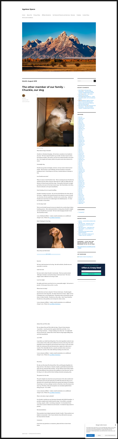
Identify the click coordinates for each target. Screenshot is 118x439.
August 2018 (80, 203)
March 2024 (80, 122)
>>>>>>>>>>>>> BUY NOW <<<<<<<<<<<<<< (48, 254)
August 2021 (80, 160)
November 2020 (81, 169)
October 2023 (81, 127)
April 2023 (80, 135)
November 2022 (81, 141)
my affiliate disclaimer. (55, 217)
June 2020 (80, 175)
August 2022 (80, 145)
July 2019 (80, 189)
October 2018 (81, 200)
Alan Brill (24, 98)
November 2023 (81, 126)
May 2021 (80, 164)
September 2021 (81, 159)
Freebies (79, 15)
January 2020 (81, 181)
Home (23, 15)
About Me (29, 15)
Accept (90, 435)
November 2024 (81, 118)
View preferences (110, 435)
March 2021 (80, 167)
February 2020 (81, 180)
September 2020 (81, 171)
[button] (115, 425)
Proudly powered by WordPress (35, 433)
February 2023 (81, 137)
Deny (99, 435)
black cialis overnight (82, 105)
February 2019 (81, 195)
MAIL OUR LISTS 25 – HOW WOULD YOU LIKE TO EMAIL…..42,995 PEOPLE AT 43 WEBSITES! (86, 229)
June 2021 (80, 163)
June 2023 (80, 132)
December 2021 (81, 155)
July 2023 (80, 131)
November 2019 (81, 184)
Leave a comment (25, 101)
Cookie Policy (86, 15)
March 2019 (80, 194)
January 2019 (81, 196)
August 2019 (80, 187)
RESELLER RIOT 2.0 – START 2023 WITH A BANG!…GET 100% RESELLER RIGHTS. (86, 98)
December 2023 (81, 124)
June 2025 (80, 117)
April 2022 (80, 150)
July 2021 (80, 162)
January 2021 (80, 168)
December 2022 (81, 140)
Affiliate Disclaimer (46, 15)
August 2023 (80, 129)
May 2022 (80, 149)
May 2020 (80, 176)
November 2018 (81, 199)
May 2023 (80, 133)
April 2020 (80, 177)
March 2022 (80, 151)
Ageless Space (28, 9)
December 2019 (81, 182)
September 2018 (81, 202)
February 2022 (81, 153)
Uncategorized (81, 212)
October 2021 (81, 158)
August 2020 (80, 172)
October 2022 (81, 142)
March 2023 (80, 136)
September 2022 (81, 144)
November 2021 (81, 157)
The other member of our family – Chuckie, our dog (43, 88)
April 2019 (80, 193)
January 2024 (81, 123)
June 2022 (80, 148)
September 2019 (81, 186)
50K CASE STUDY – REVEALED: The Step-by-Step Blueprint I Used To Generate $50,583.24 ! (86, 225)
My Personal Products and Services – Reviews (64, 15)
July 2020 (80, 173)
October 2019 (81, 185)
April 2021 (80, 166)
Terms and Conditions (27, 17)
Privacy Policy (36, 15)
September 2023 (81, 128)
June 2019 (80, 190)
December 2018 (81, 198)
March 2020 (80, 178)
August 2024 (80, 119)
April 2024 (80, 120)
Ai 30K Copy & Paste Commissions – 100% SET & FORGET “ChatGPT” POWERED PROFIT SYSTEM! (86, 91)
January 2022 (81, 154)
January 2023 (81, 139)
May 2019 (80, 191)
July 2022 (80, 146)
